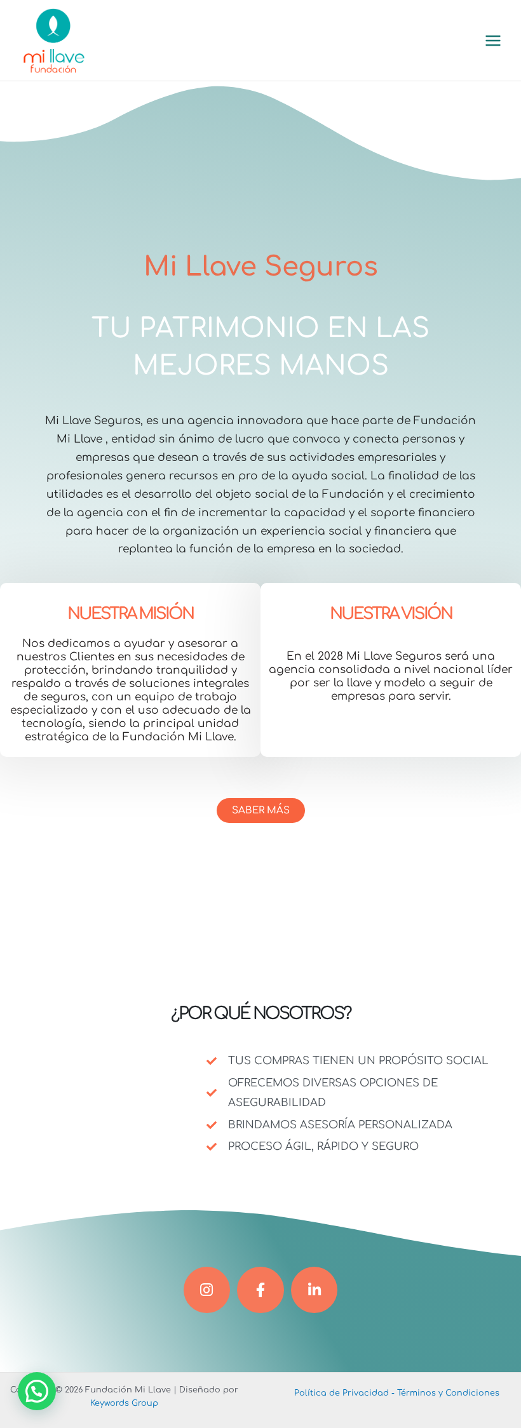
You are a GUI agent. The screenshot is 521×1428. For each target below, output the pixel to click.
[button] (37, 1391)
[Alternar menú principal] (493, 40)
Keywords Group (124, 1403)
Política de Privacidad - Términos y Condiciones (396, 1393)
